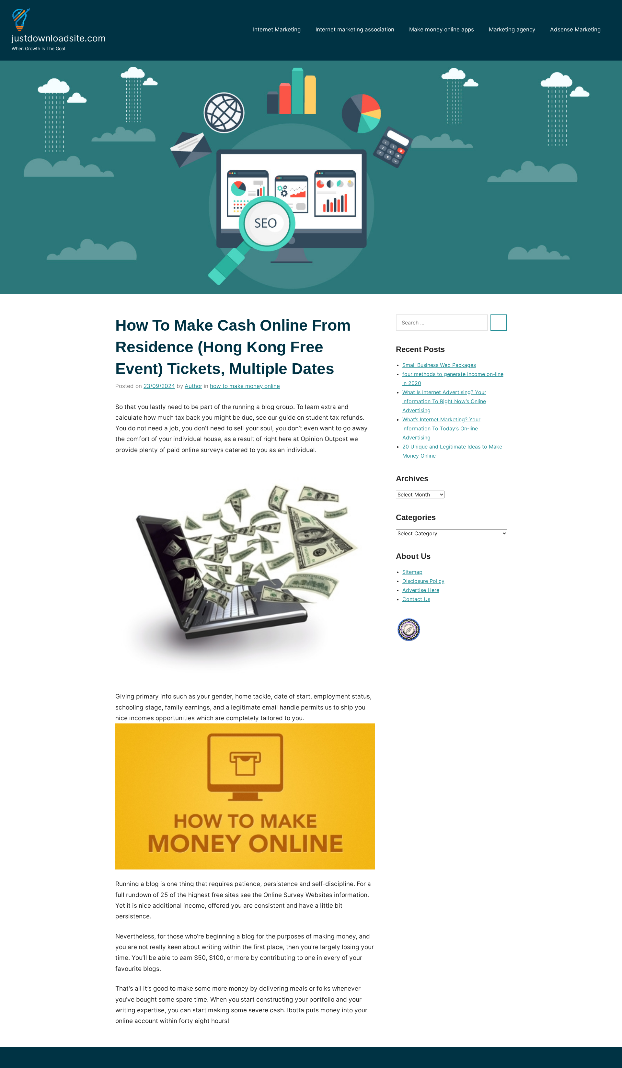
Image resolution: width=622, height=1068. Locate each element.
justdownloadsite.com (59, 38)
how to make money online (245, 386)
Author (193, 386)
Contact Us (416, 599)
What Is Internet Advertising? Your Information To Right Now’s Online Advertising (444, 401)
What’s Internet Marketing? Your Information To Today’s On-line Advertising (441, 428)
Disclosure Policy (423, 581)
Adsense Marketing (575, 29)
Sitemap (412, 572)
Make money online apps (441, 29)
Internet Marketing (277, 29)
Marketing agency (512, 29)
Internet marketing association (355, 29)
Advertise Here (420, 590)
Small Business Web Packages (439, 365)
